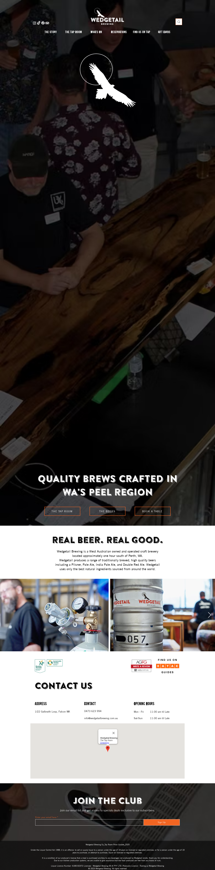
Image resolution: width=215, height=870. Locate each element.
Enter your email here (46, 817)
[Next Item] (209, 615)
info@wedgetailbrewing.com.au (101, 718)
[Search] (178, 21)
